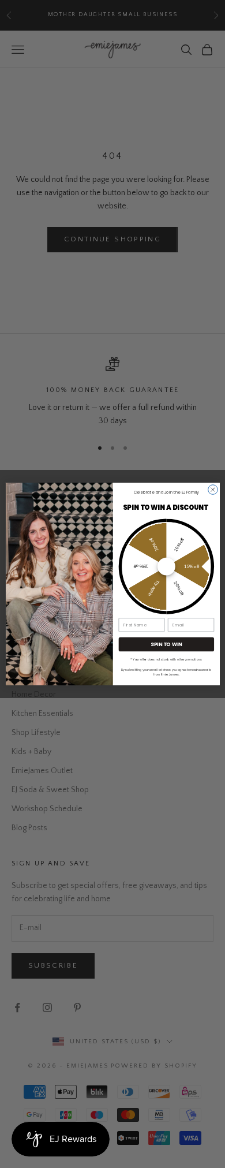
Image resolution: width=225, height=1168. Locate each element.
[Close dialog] (212, 490)
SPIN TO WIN (166, 644)
